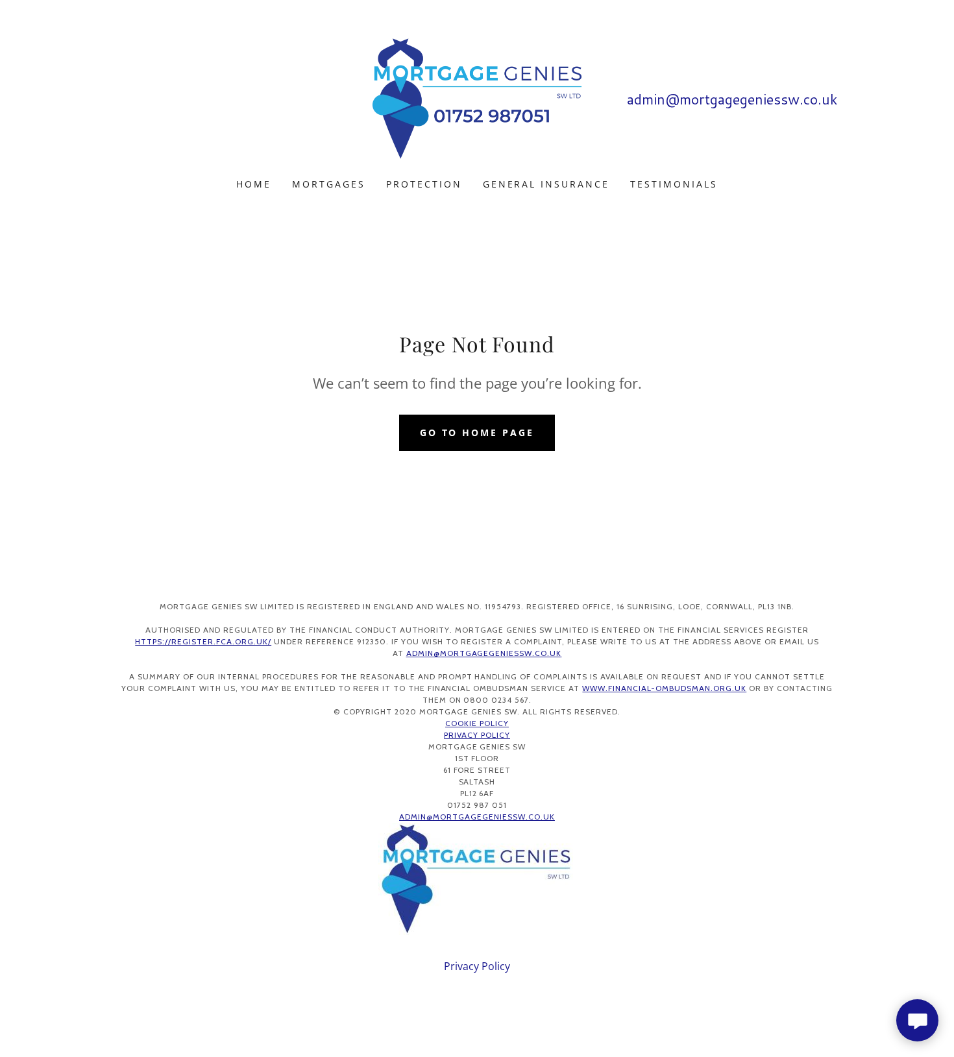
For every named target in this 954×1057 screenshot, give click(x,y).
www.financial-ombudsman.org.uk (664, 688)
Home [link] (253, 184)
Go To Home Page (477, 432)
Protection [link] (424, 184)
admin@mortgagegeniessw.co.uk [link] (732, 99)
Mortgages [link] (328, 184)
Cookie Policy (477, 723)
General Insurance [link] (546, 184)
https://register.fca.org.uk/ (203, 641)
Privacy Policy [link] (477, 966)
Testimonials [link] (674, 184)
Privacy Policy (477, 735)
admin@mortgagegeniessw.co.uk (484, 653)
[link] (477, 97)
